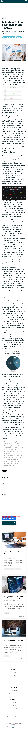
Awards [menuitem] (14, 675)
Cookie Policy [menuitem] (14, 712)
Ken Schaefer (6, 31)
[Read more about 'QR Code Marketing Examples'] (14, 628)
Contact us (6, 435)
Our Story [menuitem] (14, 672)
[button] (26, 1)
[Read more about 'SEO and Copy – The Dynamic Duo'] (14, 540)
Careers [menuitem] (14, 702)
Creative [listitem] (18, 569)
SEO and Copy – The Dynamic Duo (13, 553)
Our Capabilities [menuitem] (14, 694)
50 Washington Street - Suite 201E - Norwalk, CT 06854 (14, 726)
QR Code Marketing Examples (13, 640)
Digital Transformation (9, 37)
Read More (21, 572)
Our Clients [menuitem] (14, 690)
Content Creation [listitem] (8, 569)
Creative (19, 37)
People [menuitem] (14, 679)
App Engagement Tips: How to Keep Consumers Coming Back (14, 597)
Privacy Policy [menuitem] (14, 709)
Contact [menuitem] (14, 705)
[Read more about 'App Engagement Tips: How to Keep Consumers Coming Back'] (14, 584)
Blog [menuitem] (14, 682)
